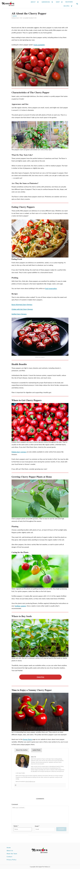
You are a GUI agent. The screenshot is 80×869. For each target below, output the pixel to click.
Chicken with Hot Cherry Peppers (22, 309)
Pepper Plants (27, 739)
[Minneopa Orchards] (9, 4)
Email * (37, 826)
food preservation (51, 288)
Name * (16, 826)
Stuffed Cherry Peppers (19, 314)
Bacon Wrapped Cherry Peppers (22, 304)
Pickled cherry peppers (19, 452)
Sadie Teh (15, 15)
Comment (15, 804)
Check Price (40, 677)
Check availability (39, 45)
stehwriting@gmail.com (30, 781)
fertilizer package (20, 606)
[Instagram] (15, 785)
